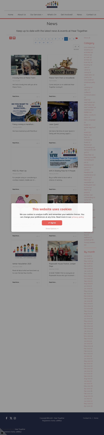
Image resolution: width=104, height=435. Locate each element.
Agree (53, 222)
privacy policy (78, 217)
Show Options (51, 228)
